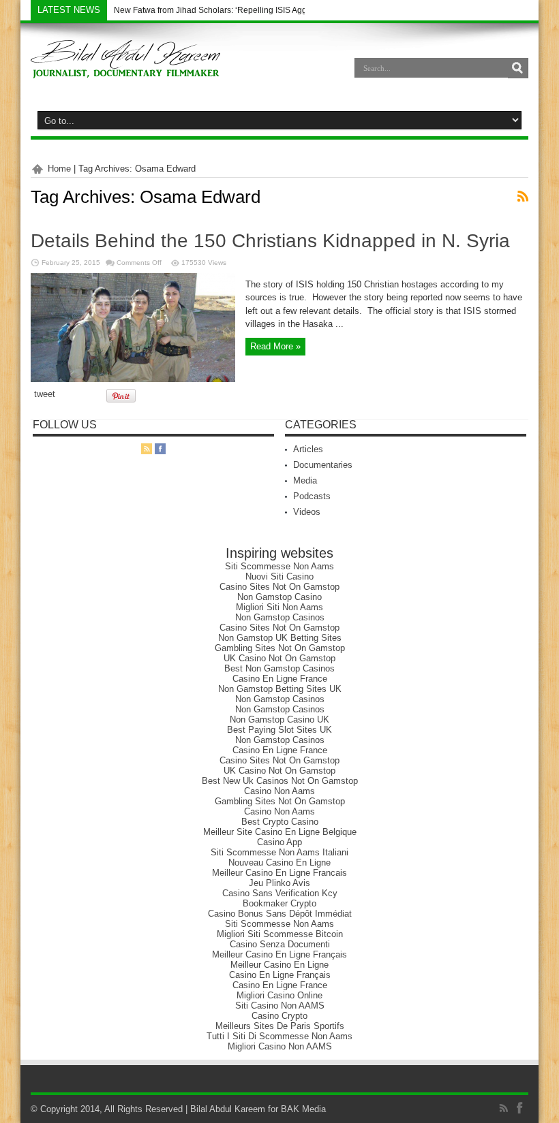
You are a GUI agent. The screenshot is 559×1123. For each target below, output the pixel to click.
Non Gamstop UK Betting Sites (280, 638)
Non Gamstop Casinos (279, 617)
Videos (306, 512)
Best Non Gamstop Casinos (279, 668)
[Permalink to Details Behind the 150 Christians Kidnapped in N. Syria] (133, 379)
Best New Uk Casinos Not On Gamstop (280, 781)
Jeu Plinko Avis (279, 883)
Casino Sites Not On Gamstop (279, 587)
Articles (308, 449)
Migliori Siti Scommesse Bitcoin (280, 934)
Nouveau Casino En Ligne (279, 862)
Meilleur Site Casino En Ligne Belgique (280, 832)
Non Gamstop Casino (279, 597)
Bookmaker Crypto (279, 903)
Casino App (279, 842)
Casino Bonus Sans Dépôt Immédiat (280, 913)
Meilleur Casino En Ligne (279, 965)
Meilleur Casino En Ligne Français (279, 954)
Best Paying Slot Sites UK (279, 730)
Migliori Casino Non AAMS (280, 1046)
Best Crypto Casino (279, 822)
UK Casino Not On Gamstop (279, 658)
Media (305, 480)
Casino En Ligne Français (280, 975)
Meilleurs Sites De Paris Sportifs (279, 1026)
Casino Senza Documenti (280, 944)
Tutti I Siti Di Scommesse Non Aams (279, 1036)
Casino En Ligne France (279, 679)
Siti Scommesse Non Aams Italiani (279, 852)
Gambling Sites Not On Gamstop (280, 648)
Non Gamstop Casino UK (279, 719)
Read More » (275, 346)
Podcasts (312, 496)
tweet (44, 394)
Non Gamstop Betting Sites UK (280, 689)
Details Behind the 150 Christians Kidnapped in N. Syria (270, 240)
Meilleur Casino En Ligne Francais (279, 873)
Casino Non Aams (279, 791)
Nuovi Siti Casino (279, 576)
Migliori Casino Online (279, 995)
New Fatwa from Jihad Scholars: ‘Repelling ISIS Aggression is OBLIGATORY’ (256, 10)
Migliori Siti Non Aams (279, 607)
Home (59, 168)
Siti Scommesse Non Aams (279, 566)
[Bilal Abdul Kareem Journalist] (125, 68)
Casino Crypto (279, 1016)
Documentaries (322, 465)
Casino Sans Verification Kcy (279, 893)
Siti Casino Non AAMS (279, 1005)
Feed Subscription (522, 196)
